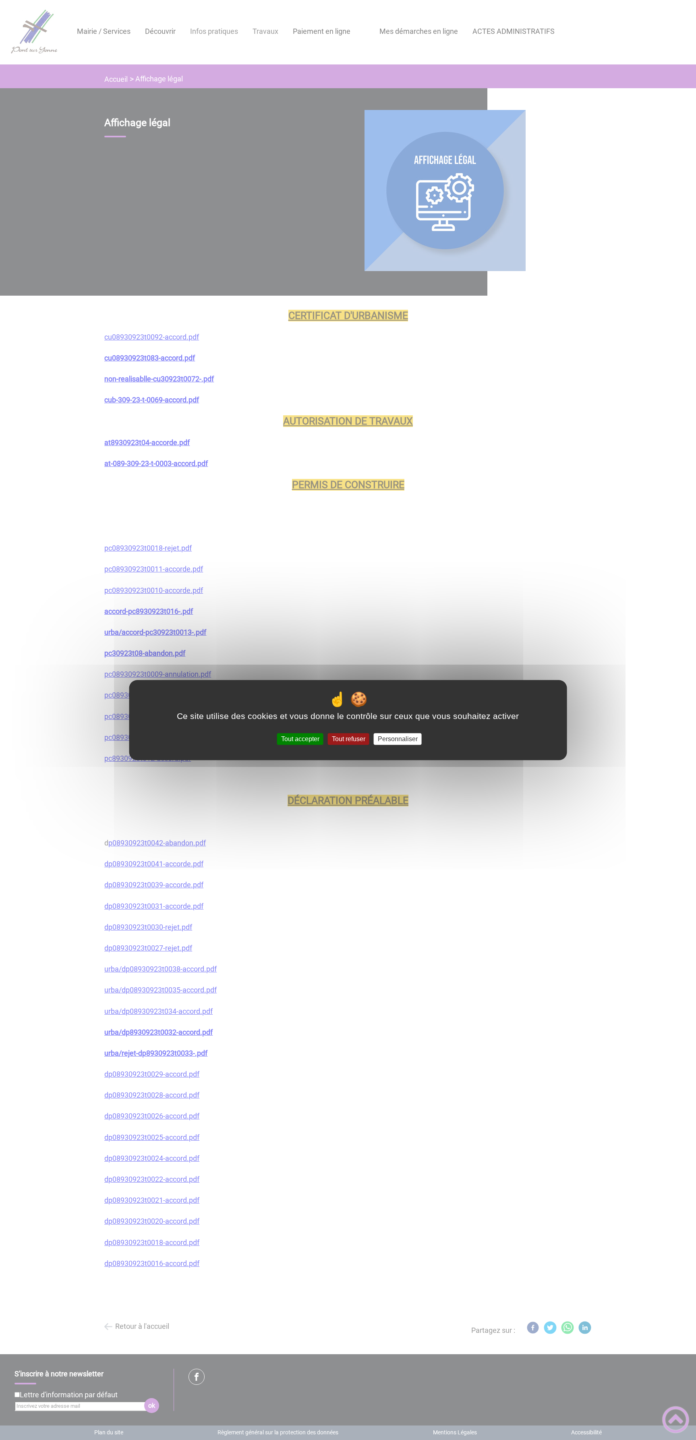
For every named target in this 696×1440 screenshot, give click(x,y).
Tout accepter (300, 739)
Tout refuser (348, 739)
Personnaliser (398, 739)
